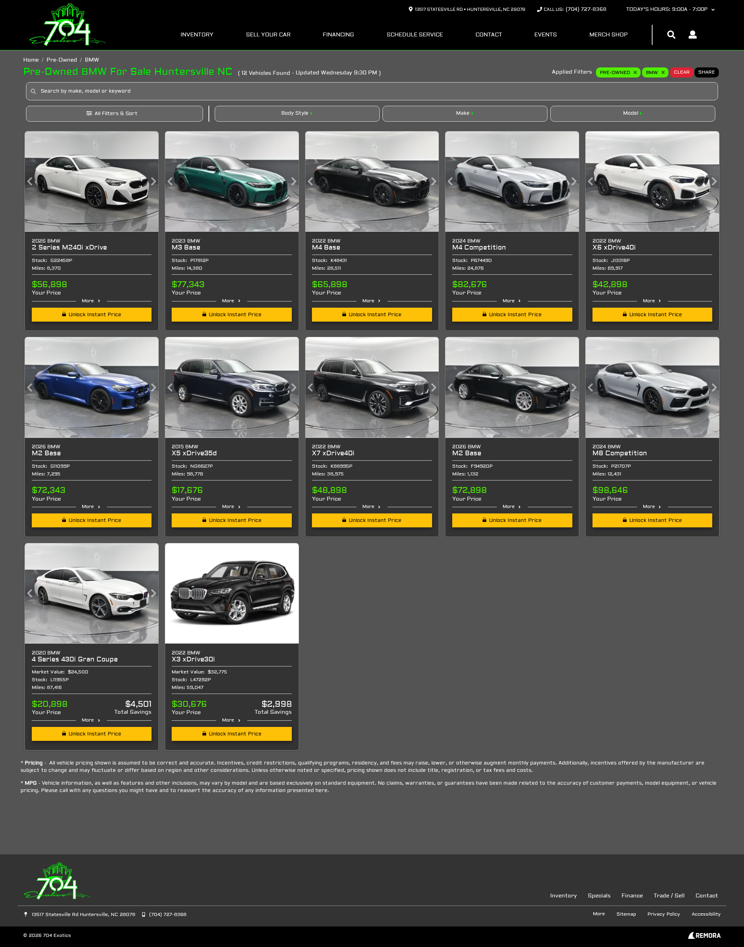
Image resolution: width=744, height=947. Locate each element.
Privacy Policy (664, 914)
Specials (599, 896)
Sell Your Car (268, 35)
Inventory (197, 35)
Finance (632, 896)
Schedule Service (415, 35)
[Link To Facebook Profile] (103, 895)
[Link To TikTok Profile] (132, 895)
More (88, 301)
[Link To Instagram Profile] (118, 895)
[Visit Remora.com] (704, 937)
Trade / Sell (669, 896)
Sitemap (626, 914)
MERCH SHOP (608, 35)
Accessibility (706, 914)
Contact (488, 35)
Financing (338, 35)
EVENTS (545, 35)
